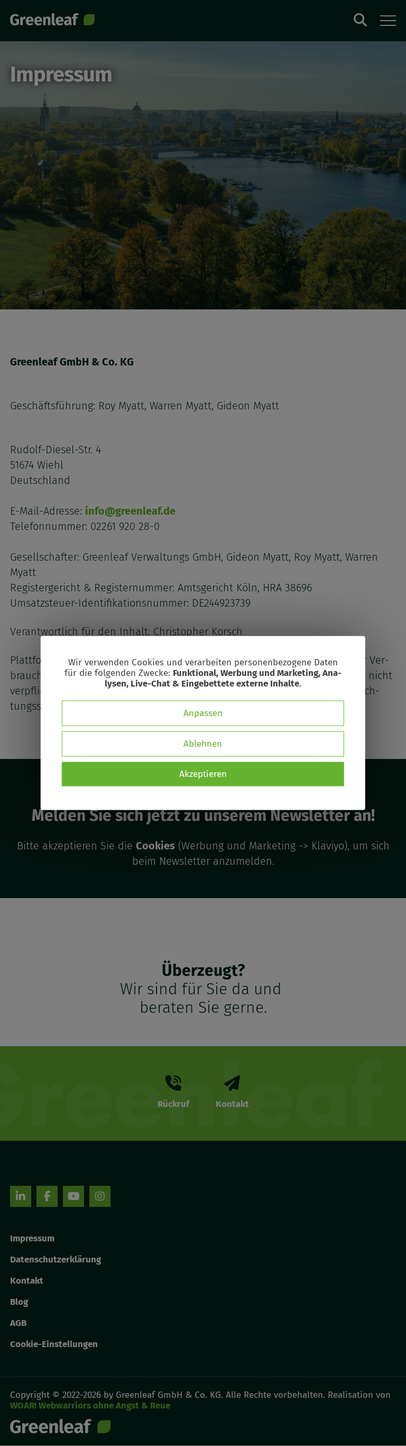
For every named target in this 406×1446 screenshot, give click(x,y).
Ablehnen (202, 743)
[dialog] (203, 723)
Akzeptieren (203, 774)
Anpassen (203, 713)
